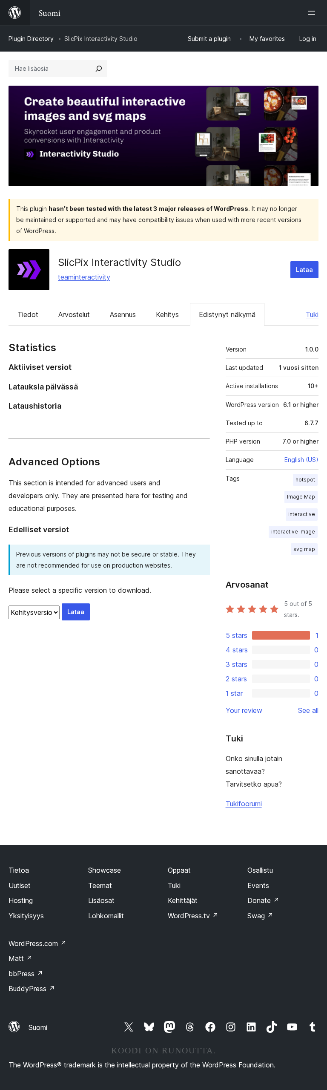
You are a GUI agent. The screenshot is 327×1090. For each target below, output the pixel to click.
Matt (20, 958)
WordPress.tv (193, 915)
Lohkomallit (106, 915)
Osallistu (260, 870)
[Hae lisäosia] (98, 68)
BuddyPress (32, 988)
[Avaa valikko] (313, 13)
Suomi (38, 1027)
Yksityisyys (26, 915)
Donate (263, 900)
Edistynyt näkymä (227, 314)
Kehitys (167, 314)
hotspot (305, 479)
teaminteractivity (84, 277)
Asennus (123, 314)
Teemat (100, 885)
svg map (304, 549)
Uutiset (20, 885)
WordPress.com (37, 943)
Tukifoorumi (244, 803)
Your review (244, 710)
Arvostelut (74, 314)
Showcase (104, 870)
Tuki (312, 314)
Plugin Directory (31, 38)
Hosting (21, 900)
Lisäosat (101, 900)
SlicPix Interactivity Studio (119, 262)
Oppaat (179, 870)
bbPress (26, 973)
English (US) (301, 459)
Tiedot (27, 314)
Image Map (301, 496)
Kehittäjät (183, 900)
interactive (301, 514)
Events (258, 885)
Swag (260, 915)
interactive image (293, 531)
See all (308, 710)
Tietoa (19, 870)
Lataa (304, 269)
